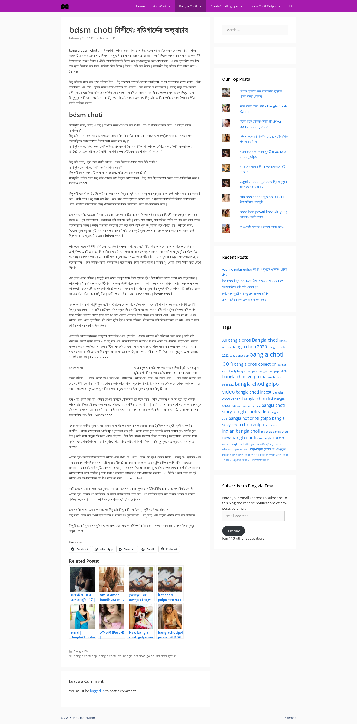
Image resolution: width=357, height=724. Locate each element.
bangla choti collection (255, 364)
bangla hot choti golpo (138, 656)
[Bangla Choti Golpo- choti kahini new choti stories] (66, 6)
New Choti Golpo (263, 6)
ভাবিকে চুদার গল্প (248, 459)
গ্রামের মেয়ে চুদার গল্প (241, 449)
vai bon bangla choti (233, 444)
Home (140, 6)
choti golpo (253, 424)
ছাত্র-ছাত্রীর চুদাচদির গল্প (262, 449)
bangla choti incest (253, 392)
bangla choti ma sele (249, 406)
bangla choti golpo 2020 (273, 371)
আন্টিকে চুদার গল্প (271, 444)
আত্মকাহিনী (261, 444)
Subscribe (233, 531)
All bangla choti (236, 340)
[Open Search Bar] (290, 6)
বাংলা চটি (272, 454)
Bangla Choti (188, 6)
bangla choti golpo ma (244, 376)
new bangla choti (239, 437)
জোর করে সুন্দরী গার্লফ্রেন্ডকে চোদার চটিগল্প (245, 293)
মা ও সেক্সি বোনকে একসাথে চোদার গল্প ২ (262, 226)
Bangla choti (265, 340)
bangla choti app (85, 656)
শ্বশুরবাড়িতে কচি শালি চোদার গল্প (240, 287)
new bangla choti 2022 (270, 438)
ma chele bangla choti (274, 431)
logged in (97, 690)
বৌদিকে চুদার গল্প (282, 454)
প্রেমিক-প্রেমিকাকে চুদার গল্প (240, 454)
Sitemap (290, 718)
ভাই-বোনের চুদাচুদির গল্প (231, 460)
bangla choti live (110, 656)
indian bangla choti (241, 431)
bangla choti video (251, 411)
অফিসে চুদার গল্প (250, 444)
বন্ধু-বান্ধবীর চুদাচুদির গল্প (259, 454)
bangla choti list (257, 399)
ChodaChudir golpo (224, 6)
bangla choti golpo (247, 371)
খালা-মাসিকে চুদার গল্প (166, 656)
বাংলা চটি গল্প (159, 6)
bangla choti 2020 (249, 346)
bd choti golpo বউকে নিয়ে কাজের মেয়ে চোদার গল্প (252, 280)
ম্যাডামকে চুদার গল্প (262, 459)
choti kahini (271, 425)
